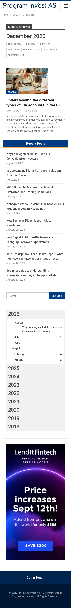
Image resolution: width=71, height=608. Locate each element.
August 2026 (14, 44)
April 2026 (13, 50)
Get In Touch (35, 577)
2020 (13, 410)
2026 (13, 314)
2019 (13, 418)
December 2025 (16, 55)
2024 (13, 377)
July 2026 (30, 44)
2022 (13, 393)
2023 (13, 385)
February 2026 (31, 50)
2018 (13, 427)
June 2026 (45, 44)
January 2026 (50, 50)
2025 (13, 368)
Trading (12, 92)
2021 (13, 402)
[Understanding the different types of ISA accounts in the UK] (27, 81)
